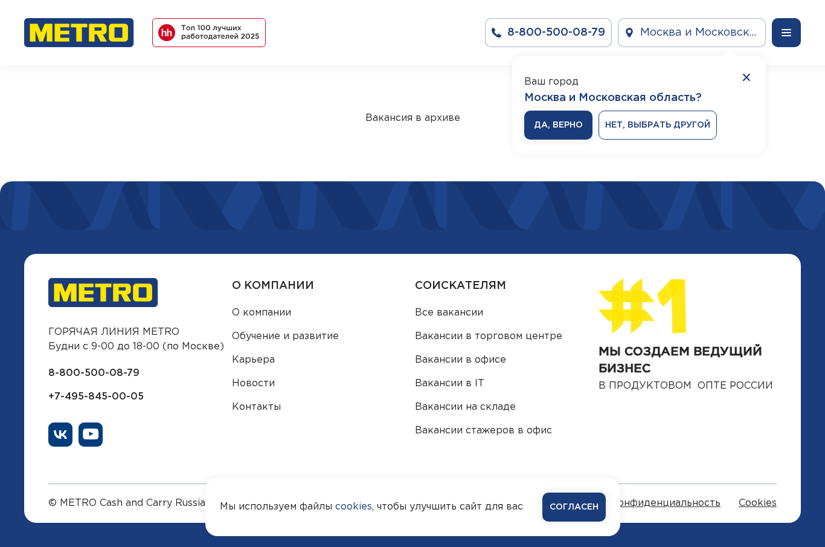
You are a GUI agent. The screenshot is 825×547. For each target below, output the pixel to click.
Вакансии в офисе (460, 359)
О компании (261, 312)
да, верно (558, 125)
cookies (353, 506)
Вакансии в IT (449, 383)
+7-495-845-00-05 (96, 396)
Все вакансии (449, 312)
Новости (253, 383)
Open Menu (786, 32)
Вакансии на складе (465, 407)
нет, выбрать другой (657, 125)
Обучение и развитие (285, 336)
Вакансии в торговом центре (488, 336)
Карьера (253, 359)
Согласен (574, 507)
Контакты (256, 407)
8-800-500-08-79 (94, 373)
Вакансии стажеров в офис (483, 430)
